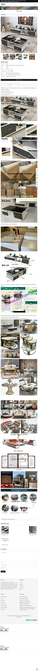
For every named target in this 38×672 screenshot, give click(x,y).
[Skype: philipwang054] (37, 175)
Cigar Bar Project (4, 596)
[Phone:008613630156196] (37, 178)
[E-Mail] (36, 620)
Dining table (3, 609)
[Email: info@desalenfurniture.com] (37, 173)
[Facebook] (27, 620)
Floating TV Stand (5, 544)
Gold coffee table (4, 605)
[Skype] (31, 620)
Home (21, 582)
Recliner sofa (3, 603)
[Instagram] (37, 184)
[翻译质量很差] (5, 630)
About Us (21, 584)
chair (1, 598)
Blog (20, 589)
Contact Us (22, 587)
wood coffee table (4, 607)
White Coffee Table (11, 519)
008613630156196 (4, 1)
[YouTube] (33, 620)
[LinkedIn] (28, 620)
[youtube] (37, 182)
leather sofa (3, 600)
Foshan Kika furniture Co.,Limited (17, 615)
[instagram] (35, 620)
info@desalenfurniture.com (14, 1)
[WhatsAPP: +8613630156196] (29, 620)
